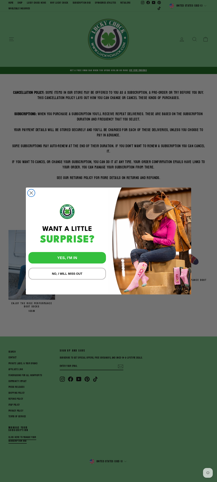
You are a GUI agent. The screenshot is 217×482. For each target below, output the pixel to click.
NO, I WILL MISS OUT (67, 273)
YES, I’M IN (67, 258)
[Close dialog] (31, 193)
